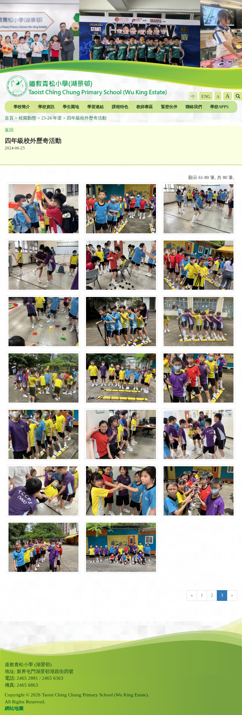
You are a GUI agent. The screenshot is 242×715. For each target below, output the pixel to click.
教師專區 (144, 106)
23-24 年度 (51, 118)
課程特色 (120, 106)
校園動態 (27, 118)
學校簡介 (22, 106)
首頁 (9, 118)
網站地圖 (14, 708)
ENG (205, 96)
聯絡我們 (194, 106)
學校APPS (219, 106)
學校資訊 (46, 106)
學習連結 (95, 106)
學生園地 (71, 106)
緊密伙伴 (169, 106)
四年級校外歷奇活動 (87, 118)
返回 (9, 130)
